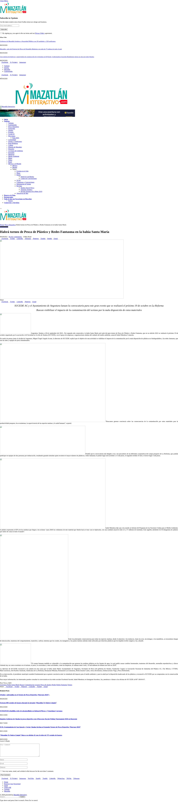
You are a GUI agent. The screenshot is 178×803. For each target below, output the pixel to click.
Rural (10, 162)
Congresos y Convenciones (25, 182)
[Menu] (1, 208)
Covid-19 (11, 134)
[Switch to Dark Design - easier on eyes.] (1, 77)
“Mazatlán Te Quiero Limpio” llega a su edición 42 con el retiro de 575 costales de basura (31, 735)
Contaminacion (30, 685)
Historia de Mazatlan (15, 147)
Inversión (11, 153)
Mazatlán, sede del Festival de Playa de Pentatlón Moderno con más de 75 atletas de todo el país (31, 49)
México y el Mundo (14, 164)
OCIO (18, 180)
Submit (22, 797)
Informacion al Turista (23, 184)
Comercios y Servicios (11, 202)
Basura (22, 685)
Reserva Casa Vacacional (12, 784)
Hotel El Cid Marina (27, 177)
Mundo (14, 167)
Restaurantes (8, 197)
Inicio (6, 119)
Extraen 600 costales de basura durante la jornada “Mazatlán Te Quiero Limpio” (28, 703)
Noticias (7, 121)
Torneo (69, 685)
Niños (10, 160)
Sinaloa (6, 68)
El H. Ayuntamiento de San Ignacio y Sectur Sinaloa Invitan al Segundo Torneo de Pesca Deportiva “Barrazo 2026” (40, 727)
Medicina (11, 154)
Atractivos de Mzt (22, 193)
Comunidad (12, 140)
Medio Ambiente (13, 156)
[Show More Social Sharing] (58, 238)
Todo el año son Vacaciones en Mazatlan (18, 199)
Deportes (11, 149)
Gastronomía (8, 71)
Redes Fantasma (61, 685)
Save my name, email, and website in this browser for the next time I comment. (28, 771)
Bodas (18, 175)
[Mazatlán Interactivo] (34, 106)
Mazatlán (7, 69)
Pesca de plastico (46, 685)
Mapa (18, 173)
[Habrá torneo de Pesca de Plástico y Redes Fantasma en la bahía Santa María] (62, 298)
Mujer (10, 158)
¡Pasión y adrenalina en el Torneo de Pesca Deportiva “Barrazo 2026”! (25, 695)
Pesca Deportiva (13, 127)
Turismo (6, 66)
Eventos (10, 132)
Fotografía (11, 128)
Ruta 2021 (15, 138)
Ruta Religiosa (13, 143)
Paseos (10, 201)
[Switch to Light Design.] (2, 77)
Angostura (3, 685)
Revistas (19, 186)
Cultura (10, 145)
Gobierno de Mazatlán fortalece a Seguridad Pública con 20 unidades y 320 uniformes (28, 41)
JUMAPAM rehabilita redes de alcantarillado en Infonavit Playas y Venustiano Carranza (31, 711)
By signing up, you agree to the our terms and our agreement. (27, 33)
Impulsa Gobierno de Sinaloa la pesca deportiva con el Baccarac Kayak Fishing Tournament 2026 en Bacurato (38, 719)
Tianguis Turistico (26, 190)
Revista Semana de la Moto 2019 (31, 191)
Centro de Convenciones (29, 178)
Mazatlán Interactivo (20, 795)
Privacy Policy (40, 33)
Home (6, 782)
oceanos (37, 685)
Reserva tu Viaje (9, 195)
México (14, 165)
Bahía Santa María (13, 685)
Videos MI (7, 787)
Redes (54, 685)
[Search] (0, 206)
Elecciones (11, 136)
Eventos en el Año (22, 171)
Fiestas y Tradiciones (15, 141)
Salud (6, 786)
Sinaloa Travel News (27, 188)
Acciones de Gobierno (15, 151)
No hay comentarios (15, 237)
